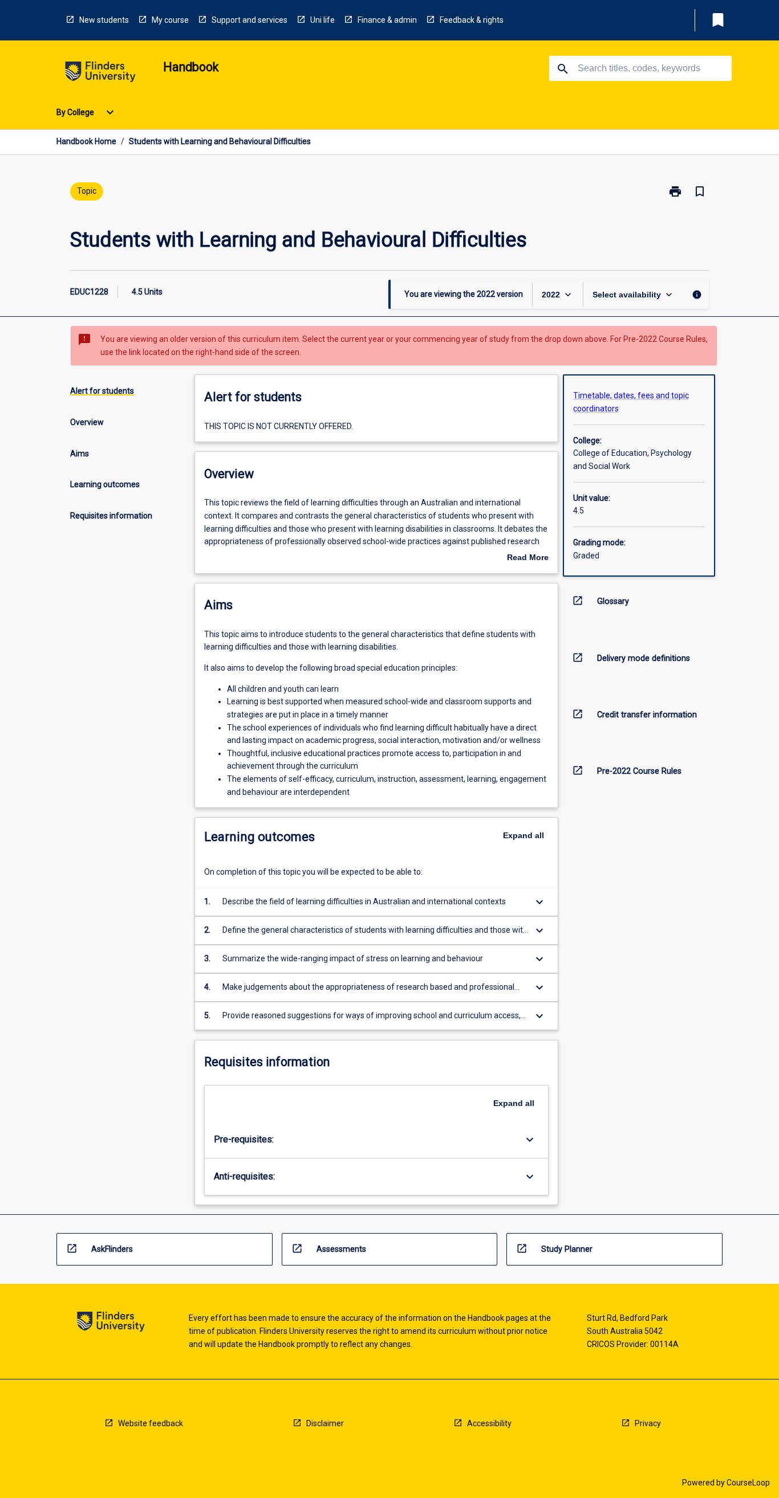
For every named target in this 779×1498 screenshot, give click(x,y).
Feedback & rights (472, 20)
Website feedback (150, 1423)
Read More (528, 558)
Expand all (523, 835)
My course (170, 20)
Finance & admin (387, 20)
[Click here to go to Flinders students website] (100, 74)
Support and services (249, 20)
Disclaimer (325, 1423)
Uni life (322, 20)
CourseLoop (748, 1482)
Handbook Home (86, 141)
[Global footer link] (111, 1323)
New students (104, 20)
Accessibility (489, 1423)
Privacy (648, 1423)
